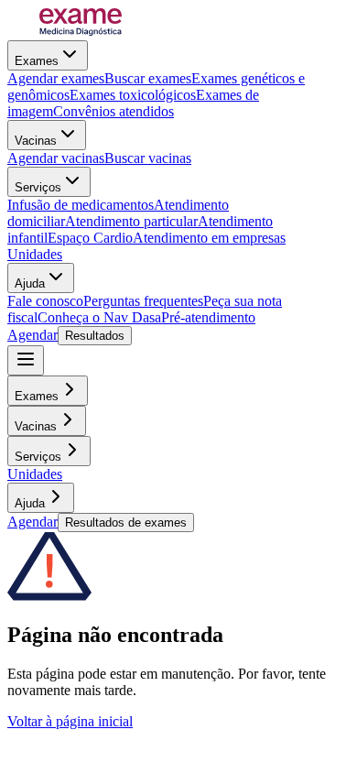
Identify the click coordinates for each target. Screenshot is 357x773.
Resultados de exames (126, 522)
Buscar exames (147, 78)
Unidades (34, 254)
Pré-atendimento (208, 317)
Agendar (32, 335)
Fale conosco (45, 301)
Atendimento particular (131, 221)
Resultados (94, 336)
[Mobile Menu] (25, 360)
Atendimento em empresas (209, 237)
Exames (37, 61)
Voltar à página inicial (70, 721)
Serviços (38, 187)
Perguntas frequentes (143, 301)
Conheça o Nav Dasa (99, 317)
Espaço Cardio (90, 237)
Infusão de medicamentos (80, 204)
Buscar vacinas (147, 158)
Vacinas (36, 140)
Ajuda (30, 283)
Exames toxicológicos (133, 95)
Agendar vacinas (55, 158)
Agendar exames (55, 78)
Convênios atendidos (113, 111)
